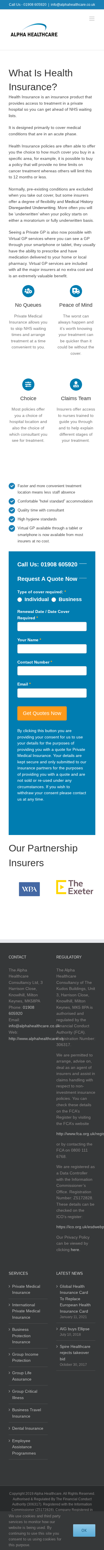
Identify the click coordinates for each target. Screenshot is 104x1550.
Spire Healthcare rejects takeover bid (75, 1352)
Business (69, 599)
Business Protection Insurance (21, 1335)
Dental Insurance (27, 1428)
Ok (84, 1530)
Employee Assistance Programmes (24, 1446)
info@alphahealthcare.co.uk (73, 5)
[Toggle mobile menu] (92, 19)
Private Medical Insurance (26, 1289)
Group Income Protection (25, 1357)
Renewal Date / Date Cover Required (43, 614)
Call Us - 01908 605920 (28, 5)
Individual (36, 599)
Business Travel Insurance (26, 1412)
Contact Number (34, 662)
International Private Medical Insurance (26, 1311)
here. (75, 1249)
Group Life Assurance (21, 1375)
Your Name (29, 640)
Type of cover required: (41, 592)
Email (24, 684)
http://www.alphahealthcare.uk (36, 1038)
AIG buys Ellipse (75, 1329)
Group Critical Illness (24, 1394)
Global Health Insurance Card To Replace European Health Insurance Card (75, 1298)
